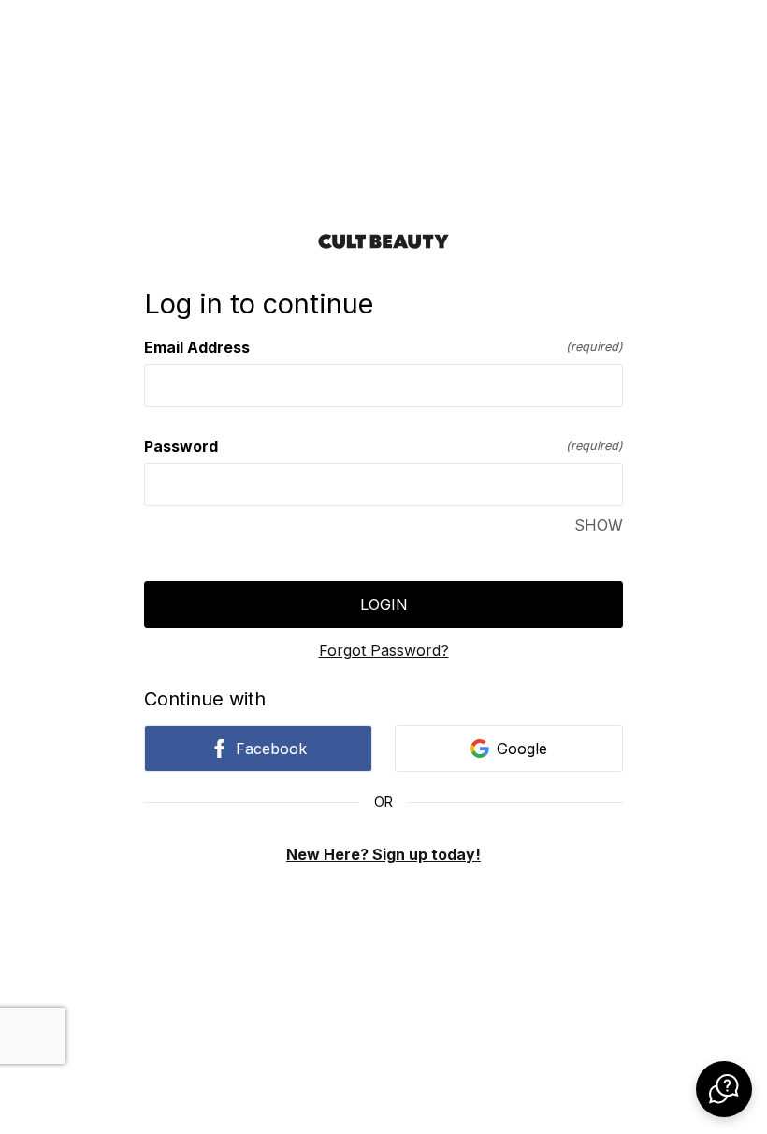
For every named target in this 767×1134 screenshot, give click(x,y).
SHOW (598, 525)
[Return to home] (383, 241)
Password (383, 446)
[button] (724, 1089)
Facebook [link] (271, 748)
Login (384, 604)
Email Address (383, 347)
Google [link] (522, 748)
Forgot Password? (384, 650)
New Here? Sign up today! (383, 854)
